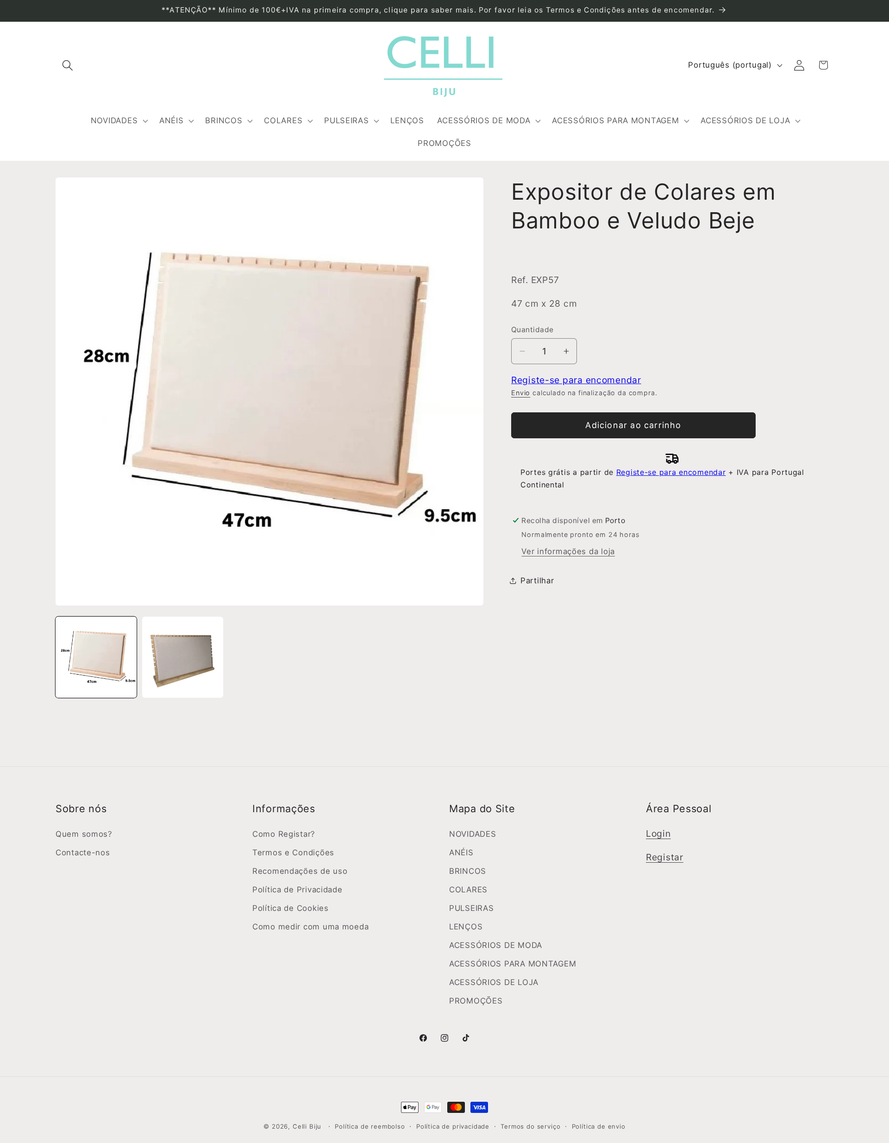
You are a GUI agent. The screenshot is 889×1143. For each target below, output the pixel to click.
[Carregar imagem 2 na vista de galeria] (182, 657)
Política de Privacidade (297, 889)
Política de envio (599, 1126)
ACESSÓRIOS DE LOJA (493, 982)
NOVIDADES (472, 834)
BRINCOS (467, 871)
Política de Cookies (290, 908)
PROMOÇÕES (475, 1000)
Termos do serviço (530, 1126)
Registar (664, 857)
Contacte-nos (83, 852)
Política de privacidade (452, 1126)
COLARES (468, 889)
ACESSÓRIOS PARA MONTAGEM (512, 963)
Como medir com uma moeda (310, 926)
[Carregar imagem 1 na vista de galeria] (96, 657)
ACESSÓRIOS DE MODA (495, 945)
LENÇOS (465, 926)
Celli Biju (307, 1126)
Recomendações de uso (299, 871)
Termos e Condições (293, 852)
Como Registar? (283, 834)
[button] (68, 65)
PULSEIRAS (471, 908)
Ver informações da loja (568, 551)
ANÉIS (461, 852)
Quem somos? (84, 834)
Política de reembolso (370, 1126)
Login (658, 833)
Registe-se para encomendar (576, 379)
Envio (520, 393)
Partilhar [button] (537, 580)
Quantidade (532, 329)
